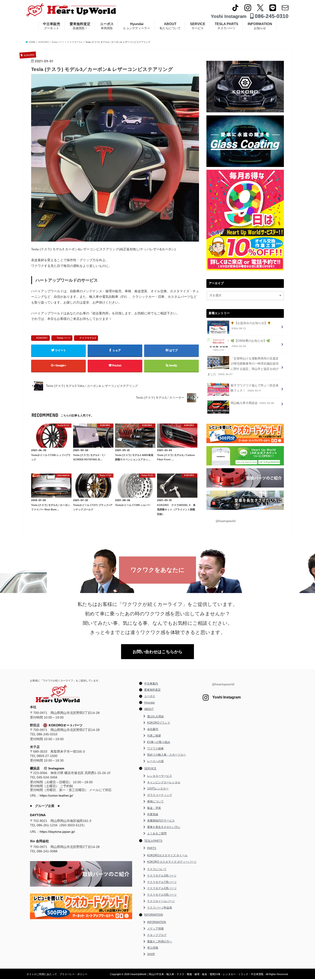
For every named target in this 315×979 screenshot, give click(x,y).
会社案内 (152, 729)
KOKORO (42, 337)
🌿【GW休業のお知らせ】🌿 (250, 343)
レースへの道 (155, 761)
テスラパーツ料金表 (159, 907)
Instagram (55, 768)
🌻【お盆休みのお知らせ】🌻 (251, 325)
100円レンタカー (158, 788)
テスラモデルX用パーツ (162, 888)
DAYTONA (38, 815)
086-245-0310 (270, 16)
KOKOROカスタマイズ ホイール (167, 855)
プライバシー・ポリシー (73, 974)
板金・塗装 (154, 808)
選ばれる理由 (155, 716)
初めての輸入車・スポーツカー (166, 754)
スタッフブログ (156, 935)
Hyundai (136, 26)
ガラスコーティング (159, 795)
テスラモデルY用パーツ (162, 882)
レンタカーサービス (159, 775)
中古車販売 (51, 26)
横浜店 (35, 768)
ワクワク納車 (155, 748)
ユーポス (107, 26)
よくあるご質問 (156, 833)
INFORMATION (260, 26)
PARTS (151, 848)
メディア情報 (155, 928)
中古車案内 (151, 683)
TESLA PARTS (226, 26)
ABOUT (170, 26)
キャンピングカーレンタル (163, 782)
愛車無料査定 (80, 26)
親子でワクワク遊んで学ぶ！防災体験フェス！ (255, 388)
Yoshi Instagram (229, 16)
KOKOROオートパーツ (66, 725)
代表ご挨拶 (154, 735)
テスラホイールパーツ (161, 901)
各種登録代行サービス (161, 820)
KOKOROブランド (158, 722)
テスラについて (156, 869)
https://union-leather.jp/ (56, 795)
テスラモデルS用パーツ (162, 894)
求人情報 (152, 947)
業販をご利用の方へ (159, 941)
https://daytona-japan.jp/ (57, 831)
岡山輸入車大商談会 (252, 403)
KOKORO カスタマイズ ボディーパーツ (171, 861)
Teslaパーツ (63, 337)
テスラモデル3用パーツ (161, 875)
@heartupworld (225, 521)
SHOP (151, 954)
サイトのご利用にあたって (42, 974)
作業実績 (152, 814)
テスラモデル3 (87, 337)
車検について (155, 801)
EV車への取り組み (158, 742)
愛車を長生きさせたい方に (163, 827)
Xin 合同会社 (39, 841)
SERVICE (197, 26)
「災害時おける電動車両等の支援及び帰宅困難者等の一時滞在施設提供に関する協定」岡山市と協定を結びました (243, 366)
